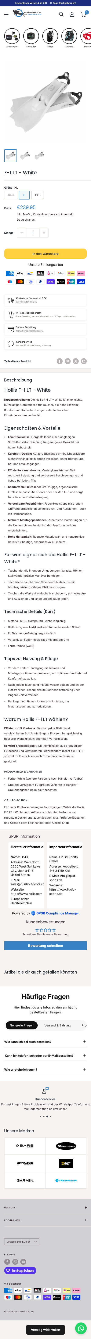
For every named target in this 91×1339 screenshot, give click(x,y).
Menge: (9, 232)
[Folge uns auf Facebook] (7, 1262)
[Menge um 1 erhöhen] (44, 232)
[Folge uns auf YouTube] (23, 1262)
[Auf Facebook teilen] (60, 361)
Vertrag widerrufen (45, 1330)
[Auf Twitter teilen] (76, 361)
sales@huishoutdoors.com (29, 884)
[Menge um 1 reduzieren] (21, 232)
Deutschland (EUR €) (18, 1241)
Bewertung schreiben (45, 945)
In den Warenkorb (46, 253)
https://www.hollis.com (26, 893)
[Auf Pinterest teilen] (68, 361)
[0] (83, 14)
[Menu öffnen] (6, 14)
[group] (12, 38)
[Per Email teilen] (84, 361)
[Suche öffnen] (61, 14)
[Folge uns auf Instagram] (15, 1262)
